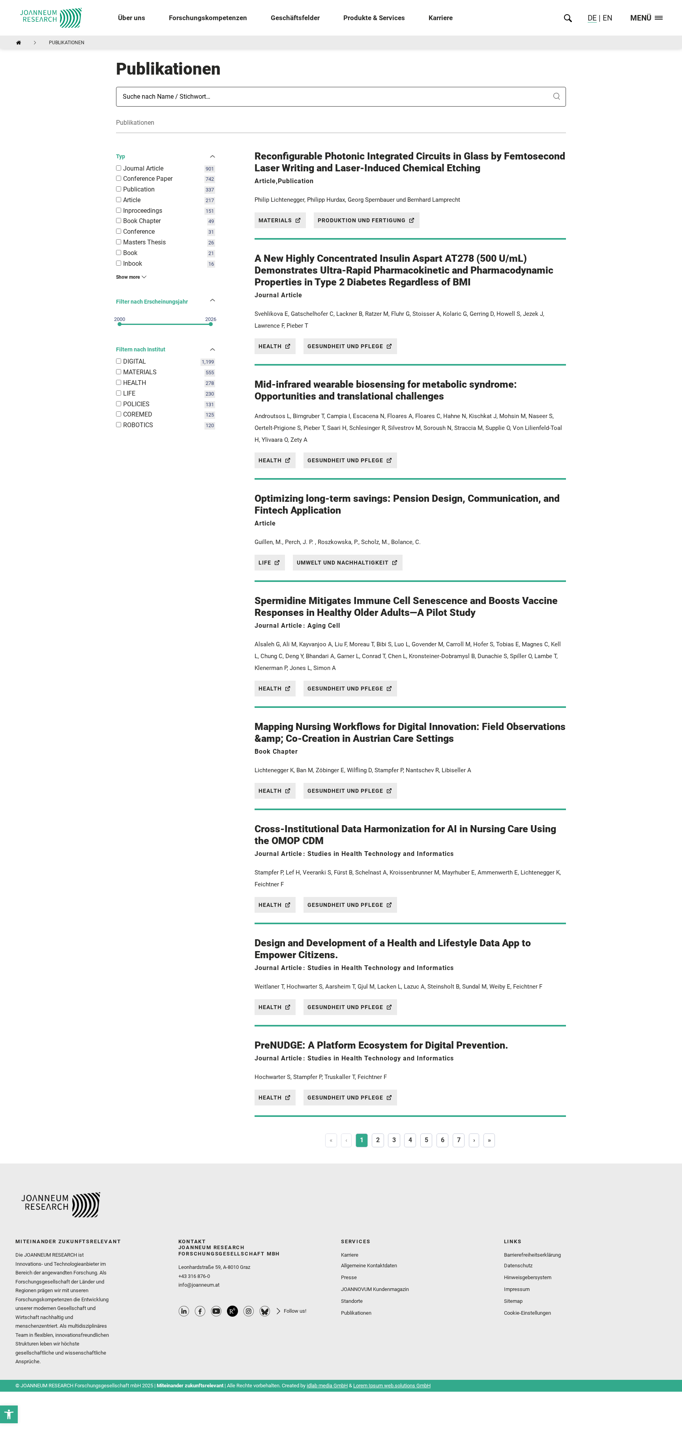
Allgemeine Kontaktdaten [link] (369, 1265)
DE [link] (592, 18)
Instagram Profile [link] (248, 1311)
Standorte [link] (352, 1301)
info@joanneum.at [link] (198, 1285)
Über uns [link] (131, 18)
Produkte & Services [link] (374, 18)
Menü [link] (641, 18)
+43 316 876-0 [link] (194, 1276)
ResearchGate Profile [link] (232, 1311)
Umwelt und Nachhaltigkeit (343, 562)
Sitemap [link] (513, 1301)
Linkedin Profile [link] (183, 1311)
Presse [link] (349, 1277)
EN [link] (607, 18)
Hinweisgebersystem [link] (527, 1277)
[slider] (120, 324)
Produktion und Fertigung (362, 220)
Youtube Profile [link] (216, 1311)
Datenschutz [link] (518, 1265)
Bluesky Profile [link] (264, 1311)
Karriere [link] (441, 18)
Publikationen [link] (356, 1313)
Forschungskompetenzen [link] (208, 18)
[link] (9, 1414)
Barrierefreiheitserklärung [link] (532, 1255)
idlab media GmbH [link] (327, 1386)
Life (265, 562)
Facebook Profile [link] (200, 1311)
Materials (275, 220)
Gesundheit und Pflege (345, 346)
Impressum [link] (517, 1289)
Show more (128, 277)
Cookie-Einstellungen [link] (527, 1313)
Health (270, 346)
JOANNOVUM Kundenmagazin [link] (375, 1289)
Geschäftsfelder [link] (295, 18)
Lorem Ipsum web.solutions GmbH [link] (392, 1386)
